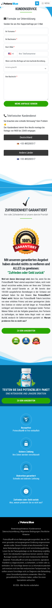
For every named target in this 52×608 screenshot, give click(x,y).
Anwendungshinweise (20, 529)
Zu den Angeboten (26, 330)
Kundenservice (35, 529)
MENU (47, 3)
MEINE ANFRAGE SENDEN (26, 103)
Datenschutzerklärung (11, 531)
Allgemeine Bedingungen (30, 531)
